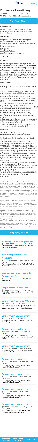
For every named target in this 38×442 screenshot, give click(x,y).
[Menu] (3, 3)
